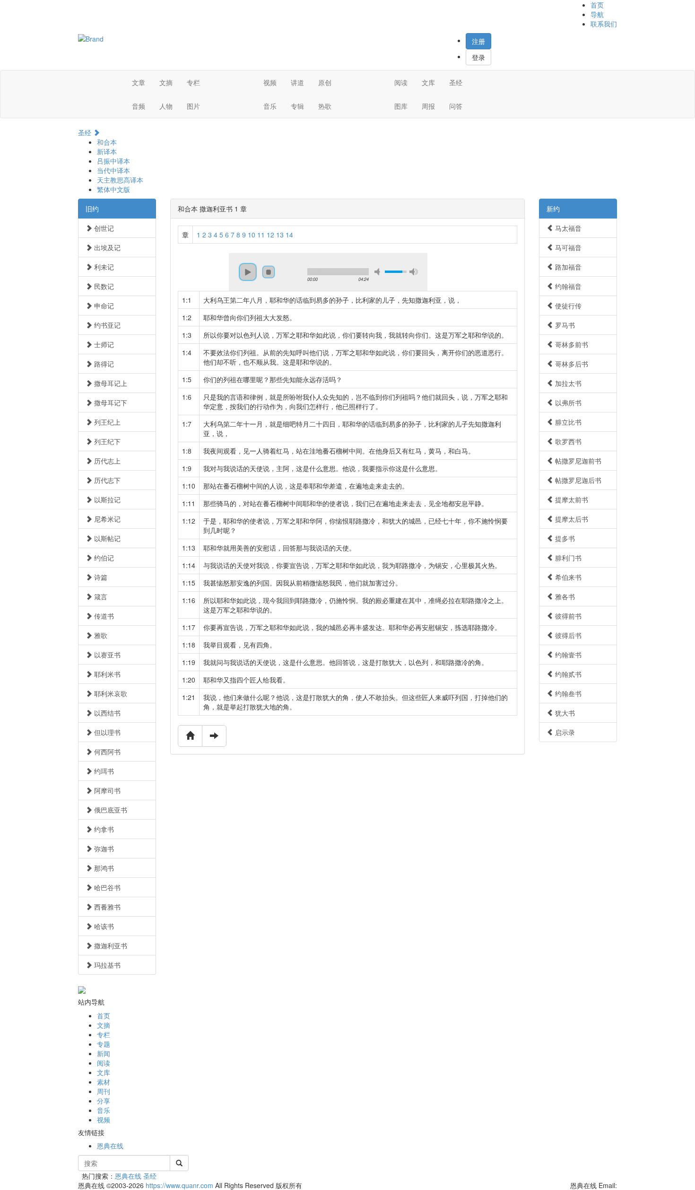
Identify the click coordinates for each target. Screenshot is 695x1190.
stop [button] (268, 272)
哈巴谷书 (106, 887)
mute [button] (378, 271)
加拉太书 (567, 383)
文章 (138, 82)
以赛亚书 (106, 654)
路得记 (103, 363)
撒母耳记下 (109, 402)
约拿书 (103, 829)
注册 (478, 41)
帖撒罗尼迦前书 (577, 460)
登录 (478, 57)
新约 (553, 208)
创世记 (103, 228)
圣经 (455, 82)
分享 (103, 1100)
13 (280, 234)
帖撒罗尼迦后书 (577, 480)
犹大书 (564, 713)
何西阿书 (106, 751)
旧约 (92, 208)
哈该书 (103, 926)
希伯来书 (567, 577)
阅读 (401, 82)
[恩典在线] (91, 38)
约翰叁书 (567, 693)
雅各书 (564, 596)
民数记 (103, 286)
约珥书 (103, 771)
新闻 (103, 1053)
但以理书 (106, 732)
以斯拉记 (106, 499)
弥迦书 (103, 848)
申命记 (103, 305)
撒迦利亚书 (109, 945)
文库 (428, 82)
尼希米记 (106, 519)
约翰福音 (567, 286)
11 (261, 234)
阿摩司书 (106, 790)
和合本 (107, 142)
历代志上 (106, 460)
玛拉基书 (106, 965)
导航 (597, 14)
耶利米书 (106, 674)
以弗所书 (567, 402)
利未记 (103, 266)
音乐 (270, 106)
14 (289, 234)
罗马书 (564, 325)
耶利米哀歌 (109, 693)
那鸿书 (103, 868)
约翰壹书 (567, 654)
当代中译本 (113, 170)
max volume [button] (413, 271)
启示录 (564, 732)
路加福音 (567, 266)
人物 (166, 106)
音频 (138, 106)
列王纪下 (106, 441)
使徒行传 (567, 305)
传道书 (103, 616)
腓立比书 (567, 422)
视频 (270, 82)
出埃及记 (106, 247)
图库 (401, 106)
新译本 (107, 151)
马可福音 (567, 247)
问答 (455, 106)
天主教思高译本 (120, 179)
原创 (324, 82)
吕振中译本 (113, 161)
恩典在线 (110, 1145)
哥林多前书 (570, 344)
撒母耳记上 (109, 383)
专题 (103, 1044)
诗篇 (99, 577)
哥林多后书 (570, 363)
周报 (428, 106)
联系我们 (604, 23)
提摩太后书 (570, 519)
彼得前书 (567, 616)
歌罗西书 (567, 441)
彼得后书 (567, 635)
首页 (597, 4)
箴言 (99, 596)
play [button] (247, 271)
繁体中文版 (113, 189)
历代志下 (106, 480)
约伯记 (103, 557)
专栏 (193, 82)
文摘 (166, 82)
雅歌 (99, 635)
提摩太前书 (570, 499)
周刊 (103, 1091)
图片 (193, 106)
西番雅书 (106, 906)
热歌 (324, 106)
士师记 (103, 344)
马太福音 (567, 228)
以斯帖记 (106, 538)
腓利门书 (567, 557)
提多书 (564, 538)
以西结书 (106, 713)
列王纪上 (106, 422)
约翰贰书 (567, 674)
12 (270, 234)
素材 (103, 1081)
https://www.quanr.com (179, 1185)
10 (251, 234)
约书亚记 (106, 325)
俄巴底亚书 (109, 809)
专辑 (297, 106)
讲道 (297, 82)
